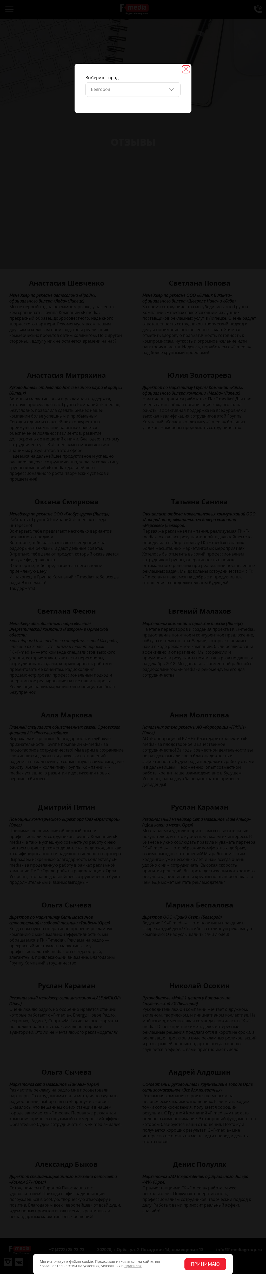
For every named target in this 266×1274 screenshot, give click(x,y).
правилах (133, 1266)
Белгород (100, 89)
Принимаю (205, 1264)
